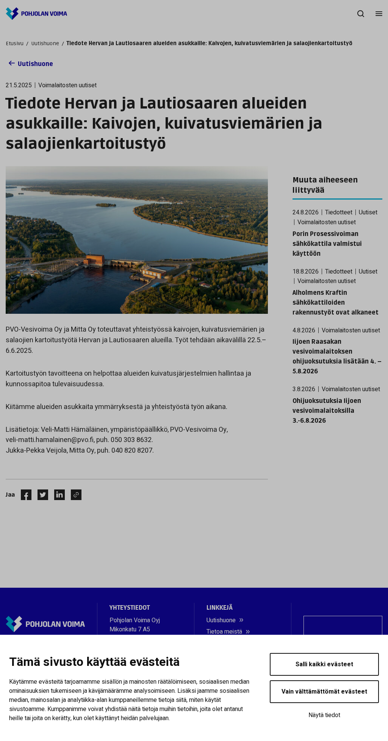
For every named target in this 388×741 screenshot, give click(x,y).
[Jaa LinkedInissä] (56, 494)
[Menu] (378, 14)
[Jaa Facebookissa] (23, 494)
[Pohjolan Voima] (36, 13)
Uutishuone (45, 43)
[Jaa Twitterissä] (39, 494)
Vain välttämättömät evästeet (324, 691)
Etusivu (14, 43)
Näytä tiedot (324, 715)
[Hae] (360, 14)
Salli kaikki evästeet (324, 664)
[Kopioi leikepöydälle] (74, 494)
